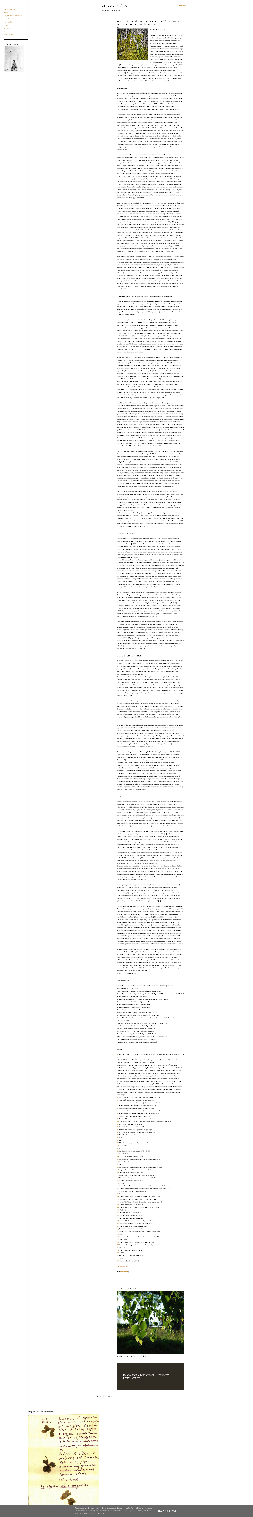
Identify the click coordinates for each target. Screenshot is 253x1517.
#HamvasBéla (114, 6)
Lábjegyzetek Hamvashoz (13, 16)
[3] (117, 1100)
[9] (117, 1116)
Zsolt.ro (6, 31)
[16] (118, 1135)
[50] (118, 1226)
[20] (118, 1146)
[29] (118, 1170)
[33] (118, 1180)
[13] (118, 1127)
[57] (118, 1245)
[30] (118, 1172)
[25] (118, 1159)
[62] (118, 1258)
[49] (118, 1223)
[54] (118, 1237)
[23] (118, 1154)
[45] (118, 1213)
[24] (118, 1156)
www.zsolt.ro (124, 1272)
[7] (117, 1111)
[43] (118, 1207)
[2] (117, 1097)
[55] (118, 1239)
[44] (118, 1210)
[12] (118, 1124)
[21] (118, 1148)
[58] (118, 1247)
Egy (5, 6)
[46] (118, 1215)
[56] (118, 1242)
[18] (118, 1140)
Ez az (6, 12)
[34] (118, 1183)
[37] (118, 1191)
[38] (118, 1194)
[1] (117, 1054)
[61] (118, 1255)
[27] (118, 1164)
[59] (118, 1250)
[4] (117, 1103)
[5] (117, 1105)
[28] (118, 1167)
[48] (118, 1221)
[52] (118, 1231)
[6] (117, 1108)
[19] (118, 1143)
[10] (118, 1119)
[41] (118, 1202)
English (6, 25)
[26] (118, 1162)
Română (7, 28)
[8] (117, 1113)
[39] (118, 1196)
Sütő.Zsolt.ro (8, 35)
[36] (118, 1188)
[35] (118, 1186)
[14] (118, 1130)
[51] (118, 1229)
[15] (118, 1132)
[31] (118, 1175)
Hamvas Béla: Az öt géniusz (134, 1356)
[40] (118, 1199)
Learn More (164, 1511)
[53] (118, 1234)
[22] (118, 1151)
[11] (118, 1121)
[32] (118, 1178)
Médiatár (7, 19)
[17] (118, 1137)
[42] (118, 1205)
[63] (118, 1261)
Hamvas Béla (8, 22)
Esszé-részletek (9, 9)
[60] (118, 1253)
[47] (118, 1218)
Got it (175, 1511)
